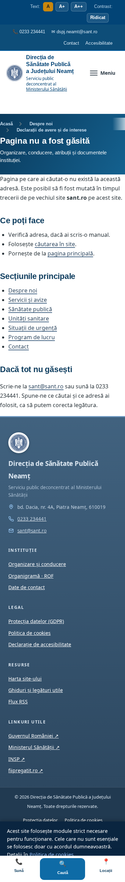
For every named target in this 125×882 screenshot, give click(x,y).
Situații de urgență (32, 328)
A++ (78, 6)
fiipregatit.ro (25, 770)
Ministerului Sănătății (46, 89)
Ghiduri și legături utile (35, 690)
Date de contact (26, 587)
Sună (19, 865)
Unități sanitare (28, 318)
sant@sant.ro (46, 386)
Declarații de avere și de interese (51, 130)
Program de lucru (31, 337)
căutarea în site (55, 244)
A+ (62, 6)
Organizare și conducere (37, 564)
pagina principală (70, 253)
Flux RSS (18, 701)
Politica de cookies (52, 854)
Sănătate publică (30, 309)
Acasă (6, 123)
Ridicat (97, 17)
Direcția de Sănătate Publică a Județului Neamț (50, 64)
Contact (18, 346)
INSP (16, 759)
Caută (62, 868)
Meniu (107, 73)
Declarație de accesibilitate (39, 644)
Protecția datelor (40, 820)
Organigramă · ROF (30, 576)
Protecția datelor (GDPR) (36, 621)
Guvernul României (33, 735)
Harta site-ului (25, 678)
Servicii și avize (27, 300)
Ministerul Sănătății (34, 747)
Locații (106, 865)
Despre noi (41, 123)
